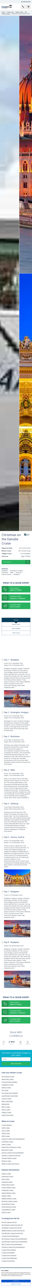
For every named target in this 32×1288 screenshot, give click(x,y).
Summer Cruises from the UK (11, 1155)
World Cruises (6, 1212)
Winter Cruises (6, 1161)
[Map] (16, 646)
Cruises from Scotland (9, 1250)
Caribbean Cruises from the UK (12, 1228)
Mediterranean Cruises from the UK (13, 1230)
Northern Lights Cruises (9, 1201)
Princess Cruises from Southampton (13, 1247)
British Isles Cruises (8, 1185)
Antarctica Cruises (7, 1176)
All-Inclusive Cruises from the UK (12, 1225)
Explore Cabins (16, 624)
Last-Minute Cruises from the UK (12, 1233)
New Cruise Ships (7, 1101)
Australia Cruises (7, 1182)
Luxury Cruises (6, 1099)
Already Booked (25, 2)
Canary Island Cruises (8, 1187)
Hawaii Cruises (6, 1196)
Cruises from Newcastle (9, 1258)
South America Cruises (9, 1207)
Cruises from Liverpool (9, 1255)
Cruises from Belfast (8, 1253)
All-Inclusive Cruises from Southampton (14, 1239)
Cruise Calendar (7, 1125)
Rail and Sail (5, 1104)
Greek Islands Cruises (8, 1193)
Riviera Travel (19, 12)
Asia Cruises (5, 1179)
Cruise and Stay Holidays (9, 1082)
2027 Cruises (6, 1131)
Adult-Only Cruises (7, 1079)
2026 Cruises (6, 1128)
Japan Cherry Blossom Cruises (11, 1147)
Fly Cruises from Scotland (10, 1093)
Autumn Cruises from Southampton (13, 1139)
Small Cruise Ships (7, 1115)
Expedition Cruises (7, 1085)
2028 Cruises (6, 1133)
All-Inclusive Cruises (8, 1076)
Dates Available (16, 628)
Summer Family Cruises (9, 1158)
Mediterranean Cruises (9, 1198)
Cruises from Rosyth (8, 1261)
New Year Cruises (7, 1150)
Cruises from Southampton (10, 1236)
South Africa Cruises (8, 1204)
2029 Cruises (6, 1136)
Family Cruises (6, 1087)
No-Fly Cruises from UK (9, 1222)
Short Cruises (6, 1110)
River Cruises (6, 1107)
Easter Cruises (6, 1144)
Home (3, 12)
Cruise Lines (10, 12)
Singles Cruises (6, 1112)
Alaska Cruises (6, 1174)
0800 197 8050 (25, 556)
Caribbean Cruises (7, 1190)
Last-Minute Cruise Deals (10, 1096)
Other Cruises (16, 633)
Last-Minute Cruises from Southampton (14, 1242)
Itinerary (16, 620)
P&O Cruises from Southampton (12, 1244)
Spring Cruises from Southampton (13, 1153)
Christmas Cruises (7, 1142)
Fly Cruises (5, 1090)
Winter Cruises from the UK (10, 1164)
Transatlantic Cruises (8, 1210)
